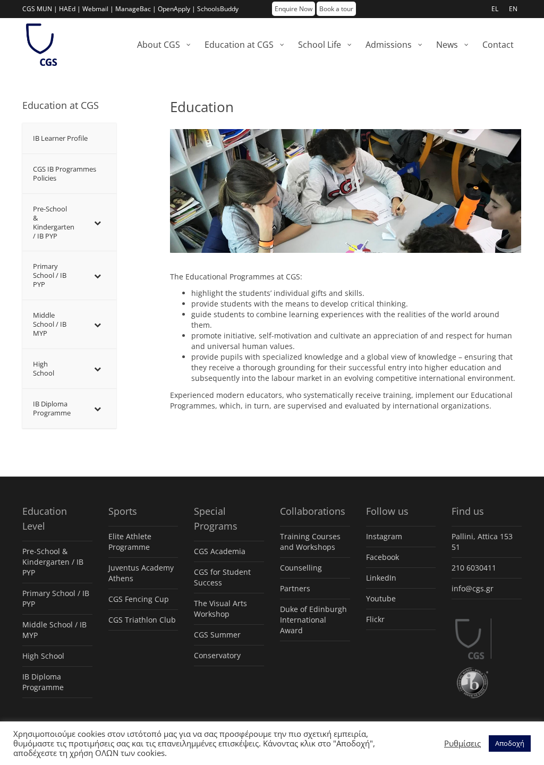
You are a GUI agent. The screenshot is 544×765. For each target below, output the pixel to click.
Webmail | (98, 8)
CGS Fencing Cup (138, 599)
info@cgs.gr (473, 588)
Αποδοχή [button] (509, 743)
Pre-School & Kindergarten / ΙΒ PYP (52, 561)
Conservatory (217, 655)
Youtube (381, 598)
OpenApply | (177, 8)
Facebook (382, 557)
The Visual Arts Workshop (220, 608)
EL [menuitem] (494, 8)
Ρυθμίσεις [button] (462, 743)
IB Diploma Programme (43, 682)
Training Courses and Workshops (310, 541)
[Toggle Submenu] (97, 222)
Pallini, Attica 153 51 (482, 541)
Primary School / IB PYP (55, 598)
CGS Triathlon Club (142, 620)
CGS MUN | (39, 8)
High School (43, 656)
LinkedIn (381, 578)
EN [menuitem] (513, 8)
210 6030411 (474, 568)
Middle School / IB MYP (54, 629)
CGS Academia (219, 551)
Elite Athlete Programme (129, 541)
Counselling (301, 568)
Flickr (375, 619)
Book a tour (336, 8)
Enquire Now (293, 8)
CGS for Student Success (222, 577)
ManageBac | (135, 8)
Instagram (384, 536)
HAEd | (70, 8)
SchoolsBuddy (218, 8)
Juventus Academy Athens (141, 573)
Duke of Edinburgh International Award (313, 619)
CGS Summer (217, 635)
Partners (295, 588)
